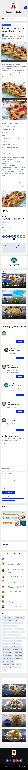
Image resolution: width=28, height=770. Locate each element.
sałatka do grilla (6, 646)
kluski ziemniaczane (7, 626)
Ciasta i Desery (6, 25)
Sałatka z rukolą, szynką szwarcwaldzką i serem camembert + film (14, 564)
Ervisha (11, 348)
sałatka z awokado (7, 649)
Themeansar (14, 768)
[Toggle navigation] (2, 8)
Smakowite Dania (13, 12)
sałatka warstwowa (16, 646)
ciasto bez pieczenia (7, 620)
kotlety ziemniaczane (7, 629)
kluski (20, 623)
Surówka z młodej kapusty (8, 664)
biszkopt (17, 617)
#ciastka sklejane (6, 38)
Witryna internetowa (7, 473)
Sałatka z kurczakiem (7, 652)
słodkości (5, 667)
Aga (8, 332)
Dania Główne (7, 722)
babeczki (10, 617)
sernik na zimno (18, 655)
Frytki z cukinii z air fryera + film (13, 724)
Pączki (13, 643)
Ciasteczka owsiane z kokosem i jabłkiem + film (7, 226)
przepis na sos (6, 643)
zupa (4, 670)
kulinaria (17, 629)
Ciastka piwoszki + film (19, 218)
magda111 (8, 35)
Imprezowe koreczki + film (15, 576)
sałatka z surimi (18, 652)
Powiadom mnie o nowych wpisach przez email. (12, 487)
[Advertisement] (14, 533)
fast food (14, 623)
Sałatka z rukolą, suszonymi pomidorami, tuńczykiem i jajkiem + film (17, 571)
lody (22, 629)
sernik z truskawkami (7, 658)
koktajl (15, 626)
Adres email (5, 468)
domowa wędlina (6, 623)
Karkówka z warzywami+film (15, 558)
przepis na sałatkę (17, 640)
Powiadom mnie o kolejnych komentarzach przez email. (13, 481)
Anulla (8, 402)
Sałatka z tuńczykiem (7, 655)
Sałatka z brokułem (17, 649)
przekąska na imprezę (7, 637)
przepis (23, 637)
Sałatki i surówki (8, 705)
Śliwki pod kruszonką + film (11, 315)
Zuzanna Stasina (11, 419)
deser (15, 620)
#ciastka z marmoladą (16, 38)
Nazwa (4, 463)
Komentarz (5, 443)
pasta (4, 634)
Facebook (5, 544)
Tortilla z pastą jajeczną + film (16, 606)
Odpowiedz (20, 341)
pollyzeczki (10, 365)
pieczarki (10, 634)
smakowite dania (18, 658)
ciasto (22, 617)
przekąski (17, 637)
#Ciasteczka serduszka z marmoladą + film (13, 36)
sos (3, 661)
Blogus (21, 766)
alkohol (4, 617)
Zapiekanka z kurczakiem (15, 667)
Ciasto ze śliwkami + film (10, 283)
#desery (4, 40)
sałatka (18, 643)
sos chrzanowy (10, 661)
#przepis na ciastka (11, 40)
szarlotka (19, 664)
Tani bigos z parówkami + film (16, 596)
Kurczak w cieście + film (14, 591)
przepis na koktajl (7, 640)
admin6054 (12, 383)
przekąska (16, 634)
